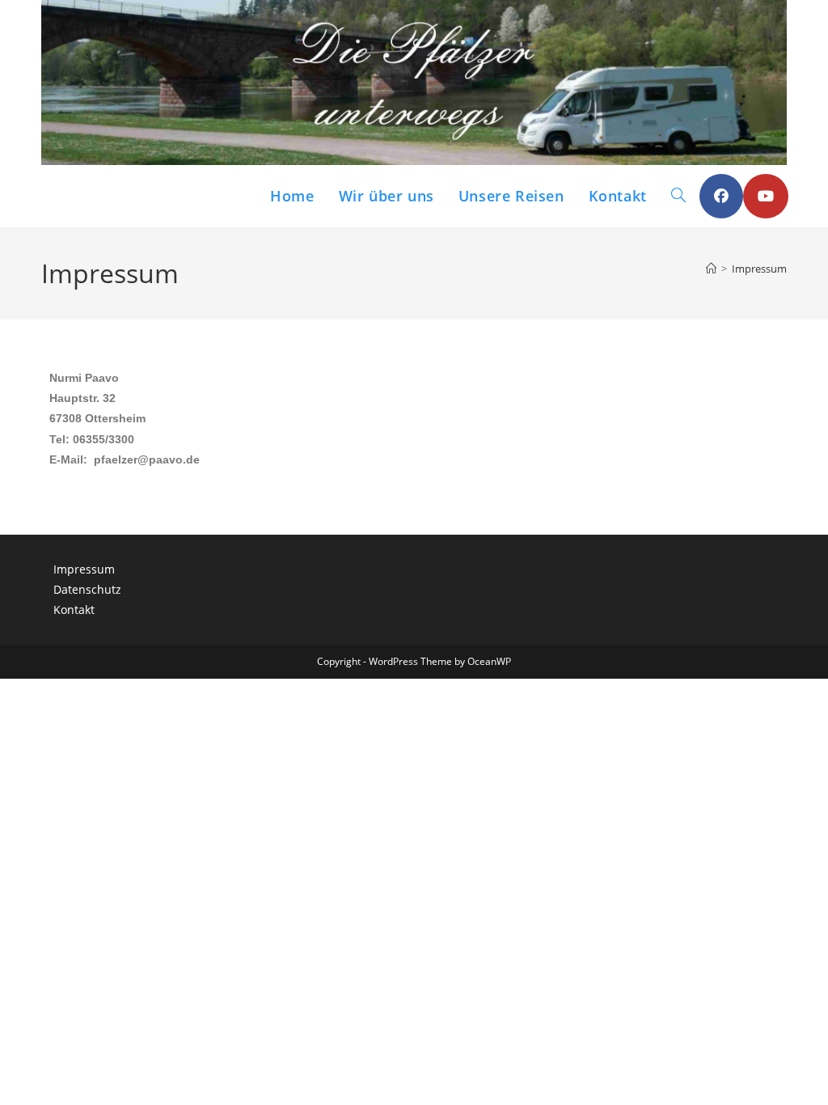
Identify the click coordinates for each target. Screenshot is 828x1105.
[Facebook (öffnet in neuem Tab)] (721, 196)
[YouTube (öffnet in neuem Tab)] (765, 196)
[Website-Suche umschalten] (678, 196)
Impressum (759, 268)
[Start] (711, 268)
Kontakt (74, 609)
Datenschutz (87, 589)
